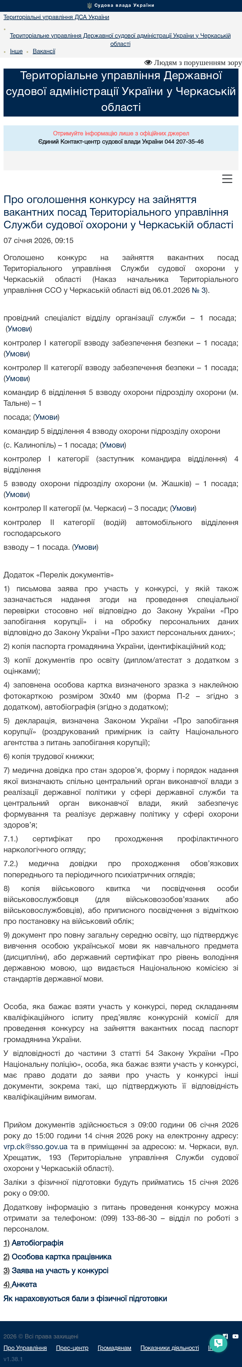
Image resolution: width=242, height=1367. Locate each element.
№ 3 (199, 290)
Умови (19, 329)
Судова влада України (124, 6)
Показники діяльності (169, 1348)
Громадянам (114, 1348)
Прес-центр (72, 1348)
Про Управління (25, 1348)
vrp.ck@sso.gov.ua (36, 1147)
